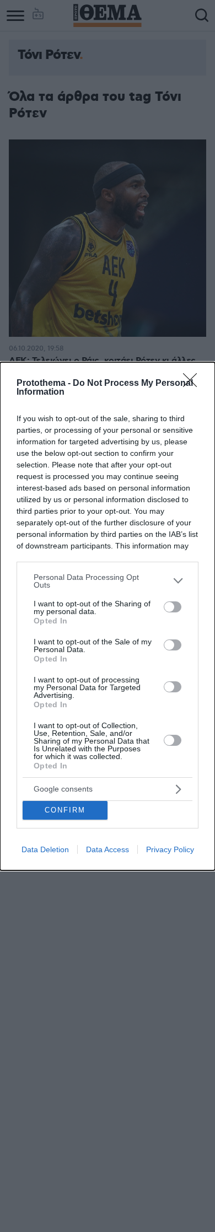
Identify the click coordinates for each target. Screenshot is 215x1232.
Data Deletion (45, 849)
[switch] (172, 606)
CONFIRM (65, 810)
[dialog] (107, 616)
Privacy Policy (170, 849)
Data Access (107, 849)
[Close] (193, 383)
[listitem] (107, 581)
